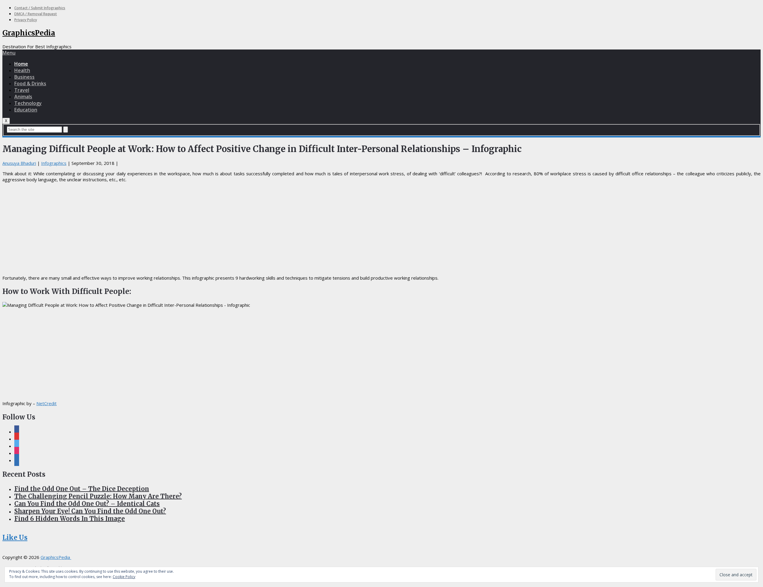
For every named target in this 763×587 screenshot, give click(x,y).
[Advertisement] (381, 228)
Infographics (53, 163)
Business (24, 77)
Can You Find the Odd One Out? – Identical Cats (87, 503)
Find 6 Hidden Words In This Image (69, 518)
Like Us (14, 537)
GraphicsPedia (28, 33)
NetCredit (46, 403)
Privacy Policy (25, 19)
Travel (21, 90)
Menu (8, 52)
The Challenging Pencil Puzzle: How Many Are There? (98, 496)
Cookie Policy (124, 576)
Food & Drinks (30, 83)
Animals (23, 96)
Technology (28, 103)
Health (22, 70)
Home (21, 64)
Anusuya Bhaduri (19, 163)
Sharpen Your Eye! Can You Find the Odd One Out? (90, 511)
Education (25, 109)
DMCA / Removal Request (35, 13)
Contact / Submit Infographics (39, 7)
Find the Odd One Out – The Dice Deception (81, 488)
